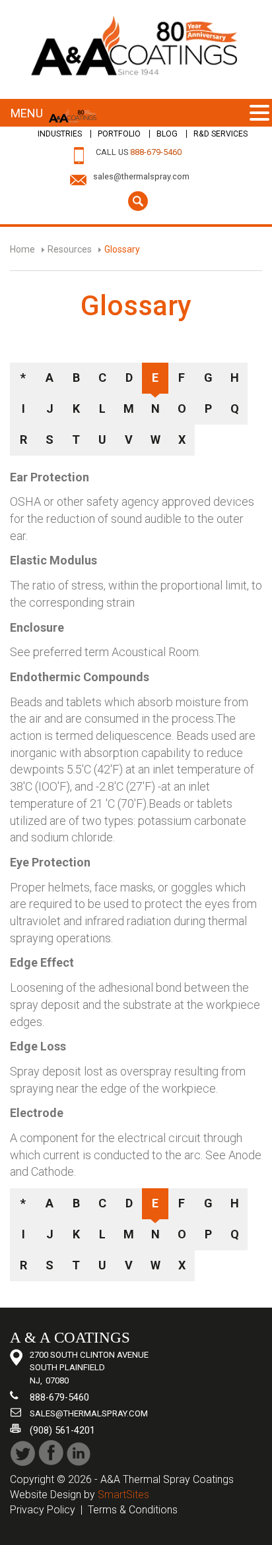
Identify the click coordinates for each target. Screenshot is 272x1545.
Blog (167, 134)
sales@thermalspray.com (141, 176)
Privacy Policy (42, 1509)
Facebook (51, 1453)
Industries (60, 134)
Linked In (79, 1453)
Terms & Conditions (133, 1509)
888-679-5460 (156, 152)
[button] (259, 114)
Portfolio (119, 134)
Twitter (23, 1453)
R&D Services (220, 134)
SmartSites (123, 1494)
